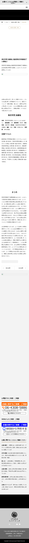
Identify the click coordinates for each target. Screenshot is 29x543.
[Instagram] (9, 524)
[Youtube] (17, 524)
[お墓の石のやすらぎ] (14, 7)
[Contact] (19, 524)
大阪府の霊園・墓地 (14, 27)
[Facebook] (14, 524)
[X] (12, 524)
